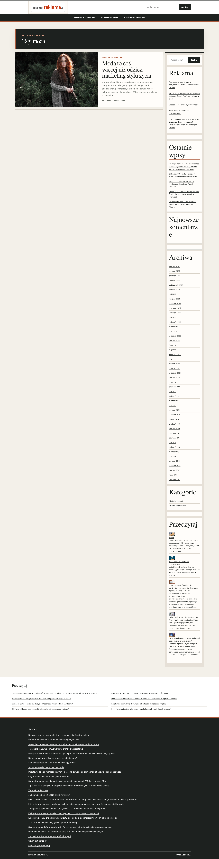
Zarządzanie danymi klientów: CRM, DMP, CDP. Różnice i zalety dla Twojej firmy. (67, 808)
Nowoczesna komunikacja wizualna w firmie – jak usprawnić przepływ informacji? (184, 194)
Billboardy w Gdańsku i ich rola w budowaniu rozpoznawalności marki (139, 693)
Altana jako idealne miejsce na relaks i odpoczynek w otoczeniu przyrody (63, 744)
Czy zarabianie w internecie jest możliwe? (48, 776)
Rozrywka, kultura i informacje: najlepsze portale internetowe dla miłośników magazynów (71, 753)
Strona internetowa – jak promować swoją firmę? (52, 762)
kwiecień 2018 (174, 447)
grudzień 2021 (174, 368)
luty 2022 (173, 359)
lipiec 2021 (173, 382)
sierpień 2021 (174, 378)
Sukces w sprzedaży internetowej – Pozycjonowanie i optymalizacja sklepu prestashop (70, 827)
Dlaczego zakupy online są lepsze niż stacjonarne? (52, 758)
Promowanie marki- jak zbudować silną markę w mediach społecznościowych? (66, 831)
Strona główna (183, 855)
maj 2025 (172, 294)
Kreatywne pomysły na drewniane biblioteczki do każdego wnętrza (138, 704)
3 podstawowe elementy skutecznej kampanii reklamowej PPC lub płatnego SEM (67, 781)
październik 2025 (176, 285)
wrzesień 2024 (175, 304)
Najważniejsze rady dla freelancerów (183, 617)
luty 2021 (172, 405)
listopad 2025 (174, 280)
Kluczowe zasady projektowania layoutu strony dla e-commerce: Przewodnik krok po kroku (72, 818)
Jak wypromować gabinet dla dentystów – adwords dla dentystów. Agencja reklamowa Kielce (183, 588)
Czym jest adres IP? (37, 841)
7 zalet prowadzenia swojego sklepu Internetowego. (53, 822)
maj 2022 (172, 350)
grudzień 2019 (174, 424)
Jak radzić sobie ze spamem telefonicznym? (49, 836)
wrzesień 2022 (175, 336)
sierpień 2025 (174, 290)
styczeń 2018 (174, 461)
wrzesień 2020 (175, 415)
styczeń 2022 (174, 364)
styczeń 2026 (174, 271)
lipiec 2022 (173, 345)
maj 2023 (172, 317)
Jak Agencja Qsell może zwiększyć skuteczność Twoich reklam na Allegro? (182, 204)
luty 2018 (172, 456)
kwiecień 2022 (175, 354)
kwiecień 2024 (175, 313)
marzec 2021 (174, 401)
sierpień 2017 (174, 470)
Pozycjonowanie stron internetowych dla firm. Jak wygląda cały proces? (141, 709)
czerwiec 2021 (174, 387)
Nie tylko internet (109, 17)
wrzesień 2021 (175, 373)
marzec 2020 (174, 419)
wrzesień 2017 (174, 466)
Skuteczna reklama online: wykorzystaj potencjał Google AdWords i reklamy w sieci (184, 96)
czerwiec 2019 (174, 433)
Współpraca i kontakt (134, 17)
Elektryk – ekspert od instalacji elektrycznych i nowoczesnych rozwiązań (63, 813)
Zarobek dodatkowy (38, 790)
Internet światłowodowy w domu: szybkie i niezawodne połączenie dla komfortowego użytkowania (76, 804)
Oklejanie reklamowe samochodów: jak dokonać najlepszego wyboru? (40, 709)
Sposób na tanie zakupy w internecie (183, 105)
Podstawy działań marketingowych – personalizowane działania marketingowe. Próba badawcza (74, 772)
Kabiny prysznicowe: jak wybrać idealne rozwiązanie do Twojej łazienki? (181, 184)
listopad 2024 (174, 299)
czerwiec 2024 (175, 308)
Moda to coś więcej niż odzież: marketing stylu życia (126, 69)
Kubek (171, 537)
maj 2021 (172, 391)
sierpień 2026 (174, 266)
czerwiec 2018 (174, 438)
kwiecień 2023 (175, 322)
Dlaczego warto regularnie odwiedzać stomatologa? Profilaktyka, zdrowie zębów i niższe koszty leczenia (184, 166)
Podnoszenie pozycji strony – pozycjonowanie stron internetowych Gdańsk (184, 84)
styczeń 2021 (174, 410)
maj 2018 (172, 442)
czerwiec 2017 (174, 479)
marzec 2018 (174, 452)
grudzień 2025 (175, 276)
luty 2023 (173, 331)
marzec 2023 (174, 327)
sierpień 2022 (174, 341)
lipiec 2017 (173, 475)
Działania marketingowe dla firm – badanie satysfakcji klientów (58, 735)
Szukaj (184, 7)
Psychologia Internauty (39, 845)
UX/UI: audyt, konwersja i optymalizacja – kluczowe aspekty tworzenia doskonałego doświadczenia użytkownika (82, 799)
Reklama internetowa (84, 17)
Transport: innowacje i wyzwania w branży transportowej (56, 749)
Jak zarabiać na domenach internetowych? (49, 795)
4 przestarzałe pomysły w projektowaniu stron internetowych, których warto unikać (68, 785)
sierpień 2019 (174, 428)
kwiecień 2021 (174, 396)
